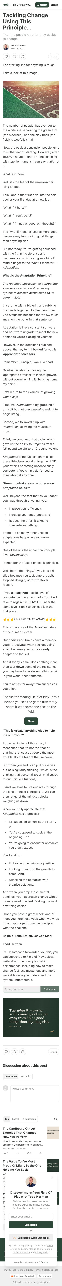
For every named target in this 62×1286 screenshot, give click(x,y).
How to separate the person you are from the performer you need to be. (22, 1142)
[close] (52, 1177)
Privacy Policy (42, 1252)
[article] (31, 1141)
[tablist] (18, 1076)
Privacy (29, 1269)
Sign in (55, 4)
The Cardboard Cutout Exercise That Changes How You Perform (19, 1132)
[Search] (55, 1119)
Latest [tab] (15, 1119)
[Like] (6, 56)
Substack (17, 1282)
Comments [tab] (11, 1076)
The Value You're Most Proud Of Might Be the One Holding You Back (22, 1165)
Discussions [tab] (29, 1119)
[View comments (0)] (14, 56)
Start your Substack (24, 1276)
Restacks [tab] (25, 1076)
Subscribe (42, 4)
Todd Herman (18, 45)
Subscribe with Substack (33, 1237)
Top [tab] (7, 1119)
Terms (38, 1269)
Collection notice (50, 1269)
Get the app (45, 1276)
